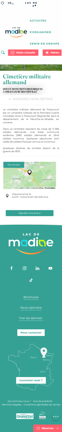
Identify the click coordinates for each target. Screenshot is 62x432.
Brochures (31, 297)
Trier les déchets (31, 318)
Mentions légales (11, 404)
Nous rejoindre (31, 307)
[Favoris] (3, 3)
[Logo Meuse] (42, 415)
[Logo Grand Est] (24, 416)
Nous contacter (31, 332)
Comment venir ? (31, 380)
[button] (9, 3)
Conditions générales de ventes (42, 404)
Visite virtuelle (25, 52)
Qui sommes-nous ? (19, 401)
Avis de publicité (42, 401)
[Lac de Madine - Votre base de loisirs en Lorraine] (16, 32)
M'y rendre (14, 164)
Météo (55, 52)
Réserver (48, 428)
